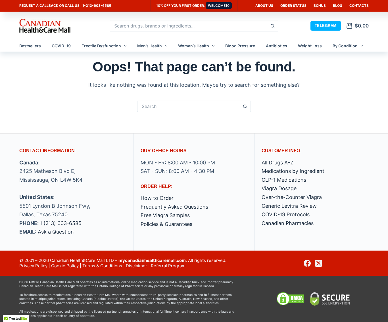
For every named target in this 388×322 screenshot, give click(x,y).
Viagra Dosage (279, 188)
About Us (264, 5)
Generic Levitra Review (289, 206)
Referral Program (168, 265)
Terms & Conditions (102, 265)
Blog (337, 5)
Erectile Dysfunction (101, 45)
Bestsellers (30, 45)
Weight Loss (310, 45)
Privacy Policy (33, 265)
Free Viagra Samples (165, 215)
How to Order (157, 198)
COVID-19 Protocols (286, 214)
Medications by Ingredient (293, 171)
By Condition (345, 45)
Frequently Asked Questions (174, 207)
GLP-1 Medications (284, 180)
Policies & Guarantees (166, 224)
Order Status (293, 5)
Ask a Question (56, 232)
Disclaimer (136, 265)
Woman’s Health (193, 45)
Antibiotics (276, 45)
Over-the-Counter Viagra (292, 197)
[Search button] (272, 25)
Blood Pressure (240, 45)
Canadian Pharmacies (288, 223)
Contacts (359, 5)
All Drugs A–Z (277, 163)
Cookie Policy (65, 265)
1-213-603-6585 (96, 5)
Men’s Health (149, 45)
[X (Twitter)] (318, 263)
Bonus (320, 5)
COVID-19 (61, 45)
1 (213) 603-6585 (61, 223)
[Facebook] (307, 263)
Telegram (326, 26)
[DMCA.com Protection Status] (290, 298)
